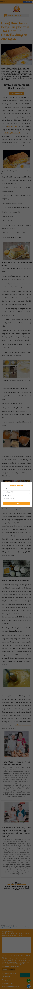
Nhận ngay (16, 503)
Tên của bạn (6, 489)
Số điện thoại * (7, 495)
